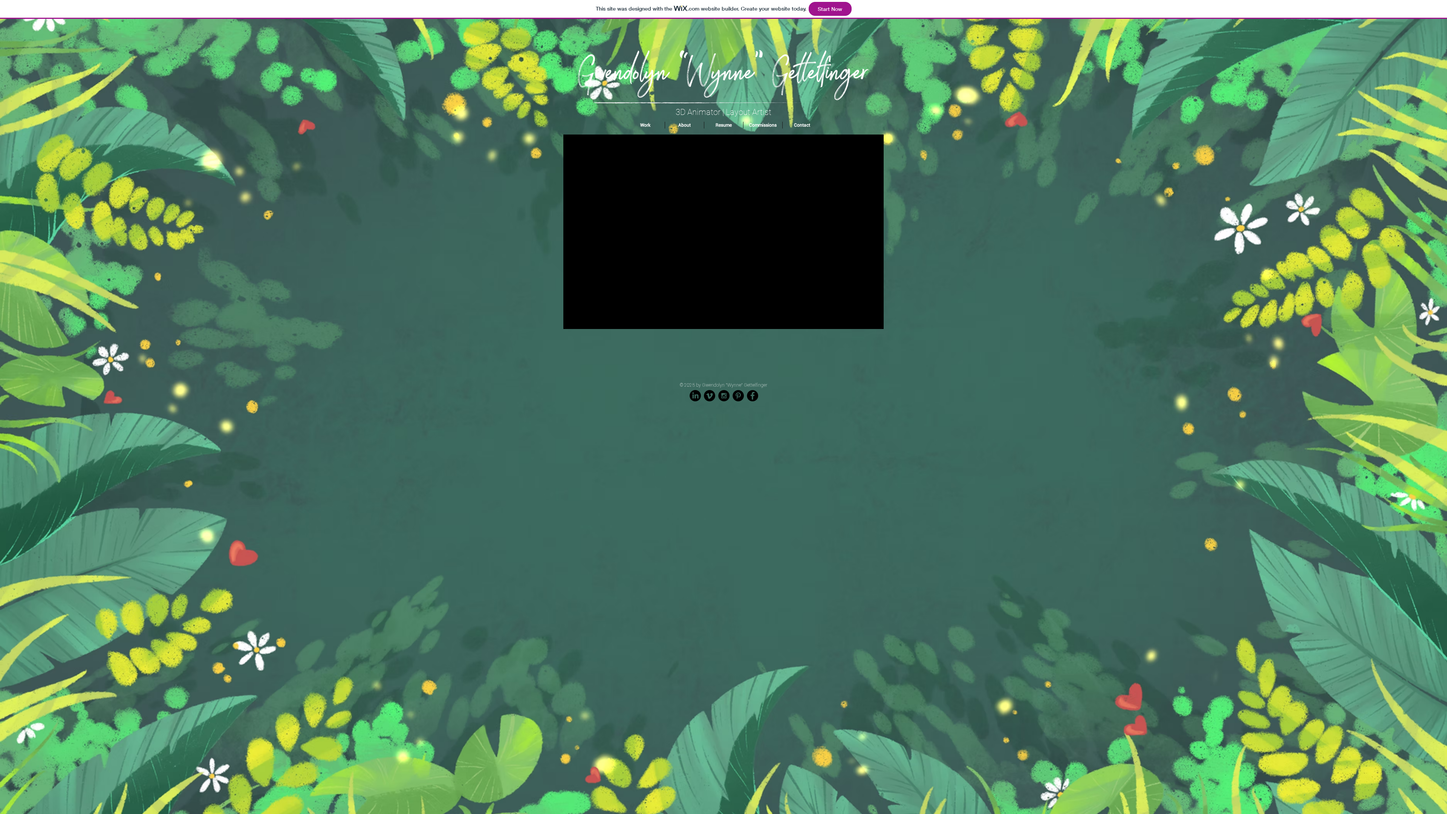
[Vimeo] (709, 395)
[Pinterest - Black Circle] (738, 395)
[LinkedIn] (695, 395)
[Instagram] (724, 395)
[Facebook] (752, 395)
